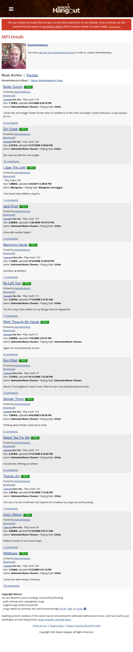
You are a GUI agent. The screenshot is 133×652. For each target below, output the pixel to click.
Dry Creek (10, 128)
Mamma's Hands (15, 244)
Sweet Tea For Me (16, 437)
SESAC (79, 608)
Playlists (32, 75)
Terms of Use (39, 625)
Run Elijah (10, 360)
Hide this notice (115, 27)
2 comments (10, 200)
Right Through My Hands (21, 321)
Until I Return (12, 514)
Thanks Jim (11, 476)
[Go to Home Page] (66, 8)
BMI (70, 608)
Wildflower (10, 553)
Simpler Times (13, 398)
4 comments (10, 123)
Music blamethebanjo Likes (47, 80)
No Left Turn (12, 283)
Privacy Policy (56, 625)
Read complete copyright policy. (54, 619)
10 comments (11, 161)
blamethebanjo (38, 45)
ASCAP (62, 608)
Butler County (13, 86)
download (9, 95)
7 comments (10, 316)
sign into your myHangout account (56, 52)
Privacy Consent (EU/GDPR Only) (83, 625)
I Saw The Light (14, 167)
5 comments (10, 431)
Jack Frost (10, 206)
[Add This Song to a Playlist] (28, 86)
